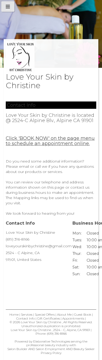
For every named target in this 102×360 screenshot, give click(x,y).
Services (26, 314)
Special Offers (45, 314)
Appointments (73, 318)
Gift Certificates (48, 318)
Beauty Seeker (84, 349)
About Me (64, 314)
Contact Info (25, 318)
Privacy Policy (51, 353)
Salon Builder (17, 349)
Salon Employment (50, 349)
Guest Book (82, 314)
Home (14, 314)
